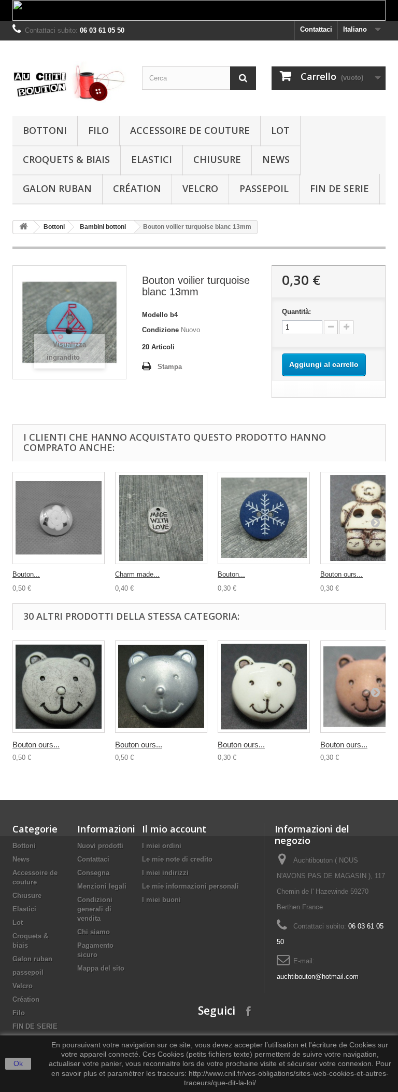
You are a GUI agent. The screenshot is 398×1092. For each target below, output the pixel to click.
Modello (155, 315)
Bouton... (26, 574)
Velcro (200, 188)
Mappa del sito (100, 968)
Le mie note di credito (177, 859)
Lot (280, 130)
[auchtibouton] (69, 82)
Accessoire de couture (190, 130)
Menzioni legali (101, 886)
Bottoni (45, 130)
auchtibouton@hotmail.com (318, 976)
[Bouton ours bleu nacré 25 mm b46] (161, 686)
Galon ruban (57, 188)
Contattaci (316, 29)
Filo (98, 130)
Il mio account (174, 829)
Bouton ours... (341, 574)
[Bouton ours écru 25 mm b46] (58, 686)
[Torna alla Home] (23, 227)
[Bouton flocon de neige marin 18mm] (264, 518)
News (276, 159)
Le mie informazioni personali (190, 886)
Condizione (160, 330)
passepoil (264, 188)
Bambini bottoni (103, 226)
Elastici (151, 159)
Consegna (93, 873)
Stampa (170, 367)
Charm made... (137, 574)
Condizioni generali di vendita (94, 909)
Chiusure (217, 159)
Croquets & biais (66, 159)
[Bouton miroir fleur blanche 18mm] (58, 518)
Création (137, 188)
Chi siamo (93, 932)
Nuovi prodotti (100, 846)
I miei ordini (161, 846)
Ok (18, 1063)
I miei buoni (161, 900)
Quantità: (296, 312)
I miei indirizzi (165, 873)
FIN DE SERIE (339, 188)
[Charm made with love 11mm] (161, 518)
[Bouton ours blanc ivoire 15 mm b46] (264, 686)
